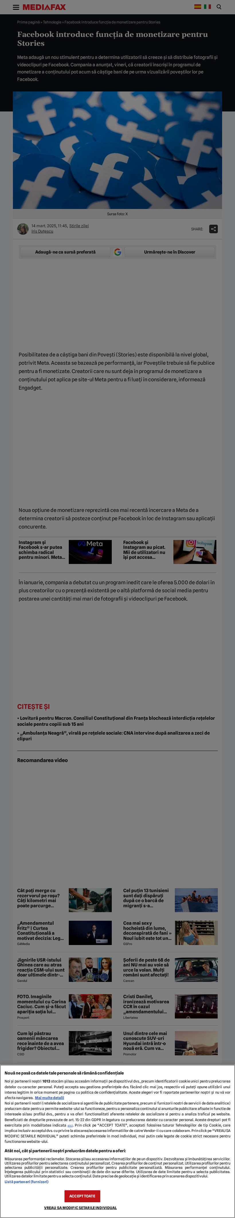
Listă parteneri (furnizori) (26, 1182)
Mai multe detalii (49, 1098)
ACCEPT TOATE (82, 1196)
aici (70, 1125)
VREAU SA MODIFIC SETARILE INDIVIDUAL (80, 1208)
